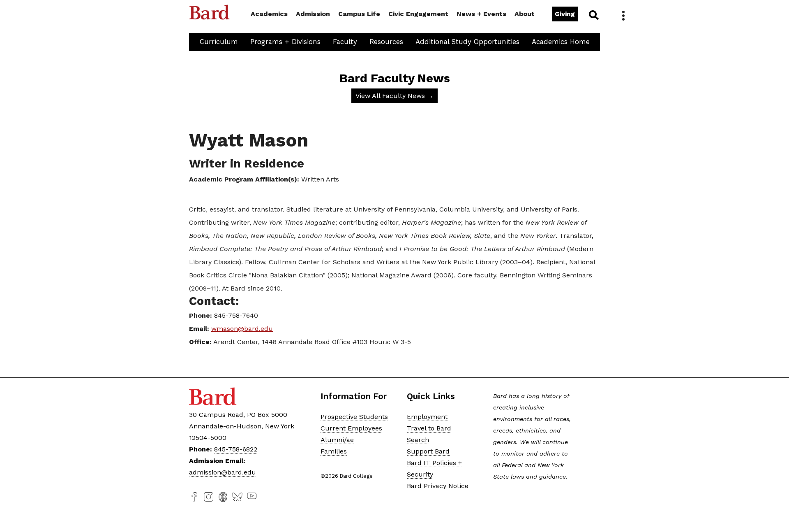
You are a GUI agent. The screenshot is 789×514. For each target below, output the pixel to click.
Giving (565, 14)
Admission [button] (313, 14)
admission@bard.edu (222, 472)
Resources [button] (386, 41)
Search (593, 14)
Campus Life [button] (359, 14)
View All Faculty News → (394, 96)
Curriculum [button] (219, 41)
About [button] (524, 14)
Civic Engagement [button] (418, 14)
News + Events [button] (481, 14)
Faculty (345, 41)
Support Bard (428, 451)
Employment (427, 417)
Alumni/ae (337, 440)
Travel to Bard (429, 428)
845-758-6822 (235, 449)
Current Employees (351, 428)
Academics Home (561, 41)
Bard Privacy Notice (437, 486)
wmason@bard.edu (242, 329)
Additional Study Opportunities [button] (467, 41)
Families (334, 451)
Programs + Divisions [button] (285, 41)
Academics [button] (269, 14)
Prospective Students (354, 417)
